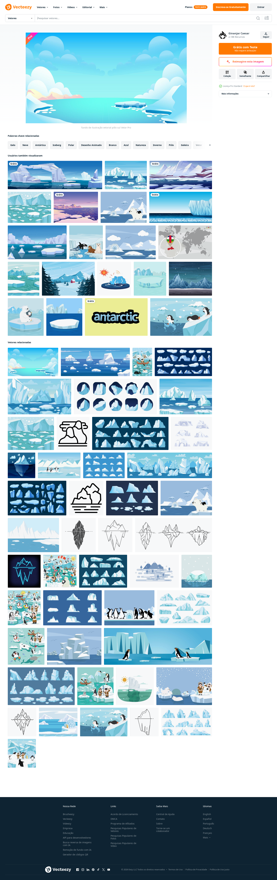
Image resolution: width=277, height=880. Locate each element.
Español (207, 818)
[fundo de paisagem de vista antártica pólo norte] (142, 362)
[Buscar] (258, 18)
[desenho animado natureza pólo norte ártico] (95, 686)
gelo (12, 145)
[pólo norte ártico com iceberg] (74, 646)
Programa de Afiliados (123, 823)
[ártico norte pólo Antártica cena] (58, 722)
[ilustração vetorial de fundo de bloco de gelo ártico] (196, 571)
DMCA (114, 818)
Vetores (41, 7)
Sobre (159, 823)
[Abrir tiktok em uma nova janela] (98, 869)
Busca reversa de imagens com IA (77, 844)
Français (207, 832)
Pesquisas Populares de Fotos (123, 837)
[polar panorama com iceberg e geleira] (33, 535)
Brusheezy (68, 814)
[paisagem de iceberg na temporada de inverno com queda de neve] (190, 279)
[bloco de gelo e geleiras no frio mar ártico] (150, 279)
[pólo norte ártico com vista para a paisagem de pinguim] (129, 607)
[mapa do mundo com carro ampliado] (185, 242)
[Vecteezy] (18, 7)
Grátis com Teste (245, 48)
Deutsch (207, 828)
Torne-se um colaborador (163, 830)
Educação (68, 832)
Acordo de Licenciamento (124, 814)
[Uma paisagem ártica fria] (180, 207)
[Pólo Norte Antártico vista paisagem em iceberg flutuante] (29, 207)
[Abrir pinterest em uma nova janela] (93, 869)
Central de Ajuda (165, 814)
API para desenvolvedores (77, 837)
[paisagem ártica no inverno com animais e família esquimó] (184, 686)
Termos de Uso (175, 869)
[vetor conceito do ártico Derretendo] (135, 686)
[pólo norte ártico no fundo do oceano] (130, 242)
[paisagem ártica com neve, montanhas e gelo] (180, 175)
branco (113, 145)
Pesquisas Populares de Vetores (123, 830)
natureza (141, 145)
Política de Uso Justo (219, 869)
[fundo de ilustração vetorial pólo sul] (33, 362)
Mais (102, 7)
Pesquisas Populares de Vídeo (123, 844)
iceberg (57, 145)
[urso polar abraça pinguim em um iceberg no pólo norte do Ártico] (26, 317)
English (207, 814)
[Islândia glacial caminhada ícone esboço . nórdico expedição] (86, 498)
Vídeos (71, 7)
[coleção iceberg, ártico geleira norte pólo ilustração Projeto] (132, 498)
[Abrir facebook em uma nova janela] (77, 869)
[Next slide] (207, 145)
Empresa (67, 828)
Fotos (56, 7)
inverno (157, 145)
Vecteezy (67, 818)
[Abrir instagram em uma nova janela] (82, 869)
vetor (199, 145)
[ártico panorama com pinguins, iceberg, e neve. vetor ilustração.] (59, 465)
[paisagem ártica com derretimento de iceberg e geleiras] (55, 175)
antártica (40, 145)
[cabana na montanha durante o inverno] (68, 279)
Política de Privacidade (196, 869)
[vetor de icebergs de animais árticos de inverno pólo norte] (59, 571)
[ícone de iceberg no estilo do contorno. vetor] (115, 535)
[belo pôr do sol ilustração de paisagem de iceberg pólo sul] (76, 207)
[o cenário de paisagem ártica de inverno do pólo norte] (26, 646)
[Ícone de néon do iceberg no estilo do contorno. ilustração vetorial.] (24, 571)
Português (208, 823)
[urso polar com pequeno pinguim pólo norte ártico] (124, 207)
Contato (160, 818)
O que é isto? (249, 86)
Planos (188, 7)
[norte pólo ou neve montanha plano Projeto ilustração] (154, 571)
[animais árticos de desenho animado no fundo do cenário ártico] (86, 242)
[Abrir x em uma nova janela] (103, 869)
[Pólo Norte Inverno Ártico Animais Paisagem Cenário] (24, 607)
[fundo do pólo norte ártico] (64, 317)
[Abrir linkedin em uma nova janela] (88, 869)
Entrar (260, 7)
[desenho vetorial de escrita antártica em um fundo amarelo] (116, 317)
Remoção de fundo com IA (77, 849)
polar (71, 145)
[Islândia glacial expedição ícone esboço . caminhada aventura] (73, 433)
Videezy (67, 823)
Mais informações (230, 93)
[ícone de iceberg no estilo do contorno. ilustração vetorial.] (173, 535)
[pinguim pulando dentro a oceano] (181, 317)
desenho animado (91, 145)
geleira (185, 145)
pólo (171, 145)
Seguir (266, 36)
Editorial (87, 7)
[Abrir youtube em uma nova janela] (108, 869)
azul (126, 145)
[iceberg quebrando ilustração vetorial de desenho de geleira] (114, 279)
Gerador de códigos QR (75, 854)
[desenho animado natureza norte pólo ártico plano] (22, 753)
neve (25, 145)
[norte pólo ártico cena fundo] (23, 279)
